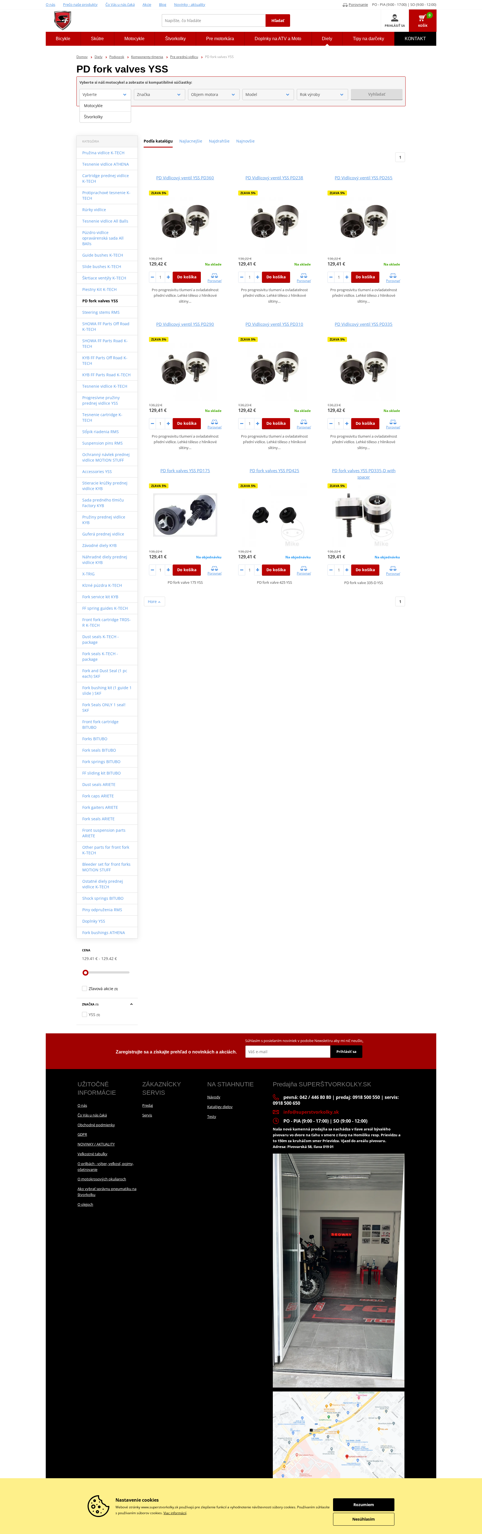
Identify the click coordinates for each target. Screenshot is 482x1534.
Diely (98, 56)
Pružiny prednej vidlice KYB (103, 519)
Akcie (147, 4)
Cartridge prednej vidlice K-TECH (105, 178)
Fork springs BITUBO (101, 761)
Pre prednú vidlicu (184, 56)
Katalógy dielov (220, 1106)
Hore (153, 601)
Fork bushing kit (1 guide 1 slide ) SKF (107, 690)
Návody (213, 1096)
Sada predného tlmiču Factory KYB (103, 502)
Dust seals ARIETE (98, 784)
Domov (82, 56)
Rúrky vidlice (94, 209)
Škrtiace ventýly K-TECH (104, 278)
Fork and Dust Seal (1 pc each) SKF (104, 673)
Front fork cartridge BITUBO (100, 724)
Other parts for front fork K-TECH (105, 850)
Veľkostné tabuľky (92, 1153)
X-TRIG (88, 574)
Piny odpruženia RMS (102, 909)
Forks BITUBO (94, 738)
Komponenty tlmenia (147, 56)
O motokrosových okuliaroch (102, 1178)
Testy (211, 1116)
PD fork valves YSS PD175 (185, 470)
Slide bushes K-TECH (101, 266)
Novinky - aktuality (189, 4)
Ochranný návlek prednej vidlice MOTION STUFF (106, 457)
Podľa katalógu (158, 141)
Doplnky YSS (93, 921)
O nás (50, 4)
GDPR (82, 1134)
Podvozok (116, 56)
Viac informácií (174, 1513)
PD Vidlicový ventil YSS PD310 (274, 324)
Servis (147, 1115)
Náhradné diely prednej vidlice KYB (104, 559)
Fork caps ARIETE (98, 796)
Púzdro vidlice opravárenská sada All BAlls (103, 238)
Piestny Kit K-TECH (99, 289)
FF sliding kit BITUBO (101, 773)
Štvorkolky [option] (93, 116)
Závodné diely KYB (99, 545)
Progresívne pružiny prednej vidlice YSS (101, 400)
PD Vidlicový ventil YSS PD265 (363, 177)
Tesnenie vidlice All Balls (105, 221)
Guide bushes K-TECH (102, 255)
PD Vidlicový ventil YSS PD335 (363, 324)
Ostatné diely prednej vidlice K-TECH (102, 884)
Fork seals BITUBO (99, 750)
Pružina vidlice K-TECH (103, 152)
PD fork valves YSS (100, 300)
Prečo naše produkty (80, 4)
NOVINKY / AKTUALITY (96, 1144)
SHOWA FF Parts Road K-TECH (105, 343)
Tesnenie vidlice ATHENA (105, 164)
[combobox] (105, 94)
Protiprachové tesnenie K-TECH (106, 195)
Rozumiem (363, 1504)
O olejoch (85, 1204)
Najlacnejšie (190, 141)
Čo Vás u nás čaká (120, 4)
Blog (162, 4)
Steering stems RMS (101, 312)
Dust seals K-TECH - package (100, 639)
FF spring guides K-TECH (105, 608)
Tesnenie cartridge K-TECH (102, 417)
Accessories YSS (97, 471)
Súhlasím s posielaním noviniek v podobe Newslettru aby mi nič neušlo (304, 1040)
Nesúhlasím (363, 1519)
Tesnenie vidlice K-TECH (104, 386)
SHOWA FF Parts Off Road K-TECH (105, 326)
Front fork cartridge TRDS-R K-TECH (106, 622)
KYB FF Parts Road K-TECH (106, 374)
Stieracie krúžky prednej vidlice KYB (104, 485)
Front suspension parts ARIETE (104, 833)
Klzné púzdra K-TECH (102, 585)
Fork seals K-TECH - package (100, 656)
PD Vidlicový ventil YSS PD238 (274, 177)
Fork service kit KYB (100, 596)
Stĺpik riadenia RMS (100, 431)
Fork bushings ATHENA (103, 932)
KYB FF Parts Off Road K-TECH (104, 360)
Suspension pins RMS (102, 443)
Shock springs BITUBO (103, 898)
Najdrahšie (219, 141)
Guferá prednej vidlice (103, 534)
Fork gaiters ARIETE (100, 807)
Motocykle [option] (93, 105)
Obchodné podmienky (96, 1124)
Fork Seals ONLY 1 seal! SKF (104, 707)
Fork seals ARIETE (98, 818)
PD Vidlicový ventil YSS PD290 (185, 324)
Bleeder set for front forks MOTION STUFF (106, 867)
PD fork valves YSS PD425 (274, 470)
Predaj (147, 1105)
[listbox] (105, 111)
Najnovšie (245, 141)
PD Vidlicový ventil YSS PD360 (185, 177)
